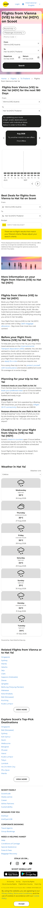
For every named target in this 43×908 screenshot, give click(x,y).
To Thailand (25, 79)
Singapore (5, 657)
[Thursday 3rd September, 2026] (31, 173)
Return (25, 56)
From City (38, 884)
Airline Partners (7, 804)
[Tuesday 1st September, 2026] (25, 173)
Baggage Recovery (9, 854)
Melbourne (5, 743)
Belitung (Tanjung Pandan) (12, 687)
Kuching (4, 700)
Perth (3, 740)
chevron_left (3, 138)
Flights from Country (26, 884)
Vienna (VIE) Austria (12, 45)
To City (18, 881)
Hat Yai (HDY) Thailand (13, 52)
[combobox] (20, 102)
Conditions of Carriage (10, 844)
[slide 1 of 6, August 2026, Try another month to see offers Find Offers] (21, 138)
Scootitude (6, 794)
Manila (4, 664)
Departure (8, 56)
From (6, 42)
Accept (21, 904)
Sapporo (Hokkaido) (9, 677)
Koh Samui (5, 737)
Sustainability (7, 807)
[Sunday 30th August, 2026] (18, 173)
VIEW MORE (21, 710)
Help (3, 840)
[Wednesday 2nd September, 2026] (28, 173)
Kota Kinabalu (7, 694)
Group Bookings (8, 831)
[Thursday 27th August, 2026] (8, 173)
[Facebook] (10, 863)
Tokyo (3, 760)
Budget (4, 220)
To (5, 49)
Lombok (4, 763)
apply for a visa (11, 361)
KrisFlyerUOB (6, 819)
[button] (14, 32)
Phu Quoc (5, 770)
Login (17, 4)
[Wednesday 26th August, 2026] (5, 173)
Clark (3, 674)
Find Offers (21, 141)
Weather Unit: (35, 471)
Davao (3, 680)
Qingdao (4, 684)
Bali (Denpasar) (7, 697)
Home (3, 79)
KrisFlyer (4, 816)
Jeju (3, 670)
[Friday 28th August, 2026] (11, 173)
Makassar (5, 690)
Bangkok (5, 747)
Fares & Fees (6, 850)
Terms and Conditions (23, 893)
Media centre (6, 797)
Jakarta (4, 667)
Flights (13, 79)
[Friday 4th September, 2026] (35, 173)
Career (4, 800)
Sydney (4, 660)
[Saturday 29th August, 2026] (15, 173)
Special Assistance (8, 847)
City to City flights (28, 881)
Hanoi (3, 753)
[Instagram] (17, 863)
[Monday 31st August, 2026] (21, 173)
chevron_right (39, 138)
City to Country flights (9, 884)
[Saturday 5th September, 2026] (38, 173)
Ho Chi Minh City (8, 767)
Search (22, 66)
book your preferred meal (12, 391)
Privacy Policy (7, 893)
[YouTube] (30, 863)
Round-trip (8, 29)
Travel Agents (7, 828)
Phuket (4, 750)
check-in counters (15, 439)
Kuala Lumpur (7, 704)
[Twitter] (24, 863)
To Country (10, 881)
